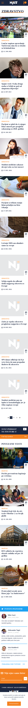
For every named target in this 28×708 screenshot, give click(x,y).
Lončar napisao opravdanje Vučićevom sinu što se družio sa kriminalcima (13, 45)
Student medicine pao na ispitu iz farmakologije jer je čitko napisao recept (13, 402)
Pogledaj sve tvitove (11, 664)
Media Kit (10, 687)
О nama (4, 687)
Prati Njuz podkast (7, 436)
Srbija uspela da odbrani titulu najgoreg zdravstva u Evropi (12, 283)
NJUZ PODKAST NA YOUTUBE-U (9, 430)
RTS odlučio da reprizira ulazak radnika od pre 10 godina (12, 553)
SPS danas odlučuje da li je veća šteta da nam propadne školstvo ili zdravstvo (13, 362)
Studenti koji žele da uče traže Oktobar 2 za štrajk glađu (12, 513)
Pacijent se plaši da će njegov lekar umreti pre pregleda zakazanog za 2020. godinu (13, 126)
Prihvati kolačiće (14, 703)
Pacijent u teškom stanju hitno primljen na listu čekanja (11, 205)
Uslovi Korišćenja (20, 687)
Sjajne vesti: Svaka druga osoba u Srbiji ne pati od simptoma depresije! (12, 86)
